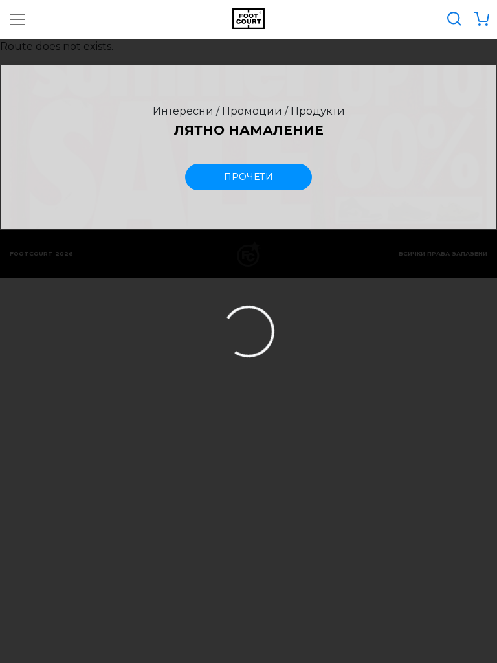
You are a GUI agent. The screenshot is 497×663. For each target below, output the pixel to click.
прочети (248, 177)
